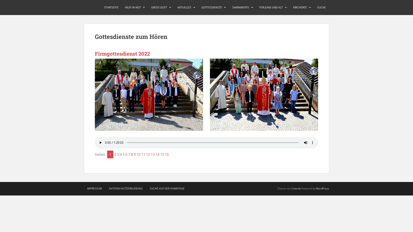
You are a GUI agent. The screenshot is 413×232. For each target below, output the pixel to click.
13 (153, 154)
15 (162, 154)
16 (167, 154)
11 (143, 154)
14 (157, 154)
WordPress (322, 188)
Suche (321, 7)
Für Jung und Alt (271, 7)
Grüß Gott (159, 7)
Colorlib (296, 188)
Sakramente (240, 7)
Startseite (111, 7)
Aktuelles (184, 7)
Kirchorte (300, 7)
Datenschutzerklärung (126, 188)
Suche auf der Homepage (167, 188)
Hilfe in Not (133, 7)
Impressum (94, 188)
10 (138, 154)
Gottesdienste (212, 7)
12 (148, 154)
